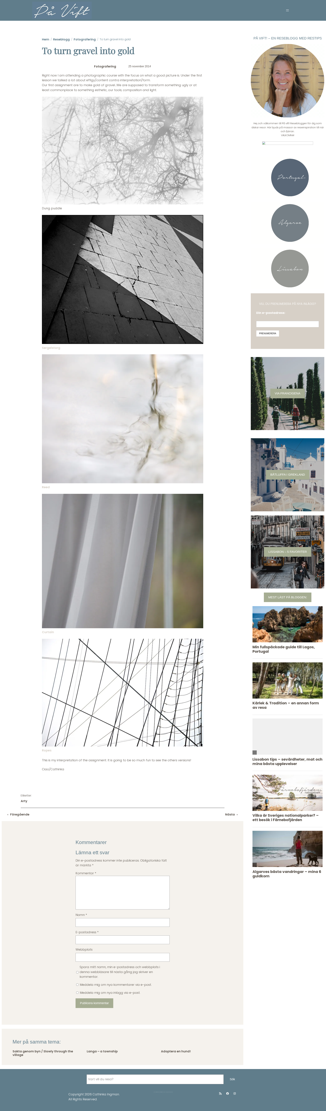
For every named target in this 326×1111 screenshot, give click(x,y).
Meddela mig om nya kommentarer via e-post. (116, 985)
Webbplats (84, 949)
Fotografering (85, 39)
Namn (81, 915)
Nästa (230, 814)
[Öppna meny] (287, 10)
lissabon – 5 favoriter (287, 551)
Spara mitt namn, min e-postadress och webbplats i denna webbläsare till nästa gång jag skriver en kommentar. (120, 972)
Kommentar (86, 873)
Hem (45, 39)
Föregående (19, 814)
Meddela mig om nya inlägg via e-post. (110, 993)
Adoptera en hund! (176, 1051)
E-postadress (87, 932)
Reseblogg (61, 39)
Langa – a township (102, 1051)
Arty (24, 801)
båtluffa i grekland (287, 474)
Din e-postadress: (270, 313)
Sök (232, 1079)
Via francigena (287, 393)
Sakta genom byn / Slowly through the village (43, 1053)
